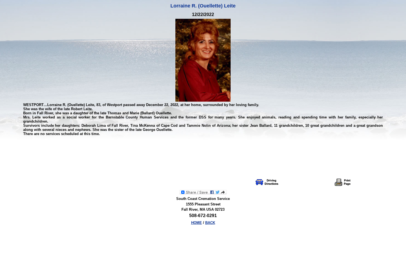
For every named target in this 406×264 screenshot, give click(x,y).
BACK (210, 223)
